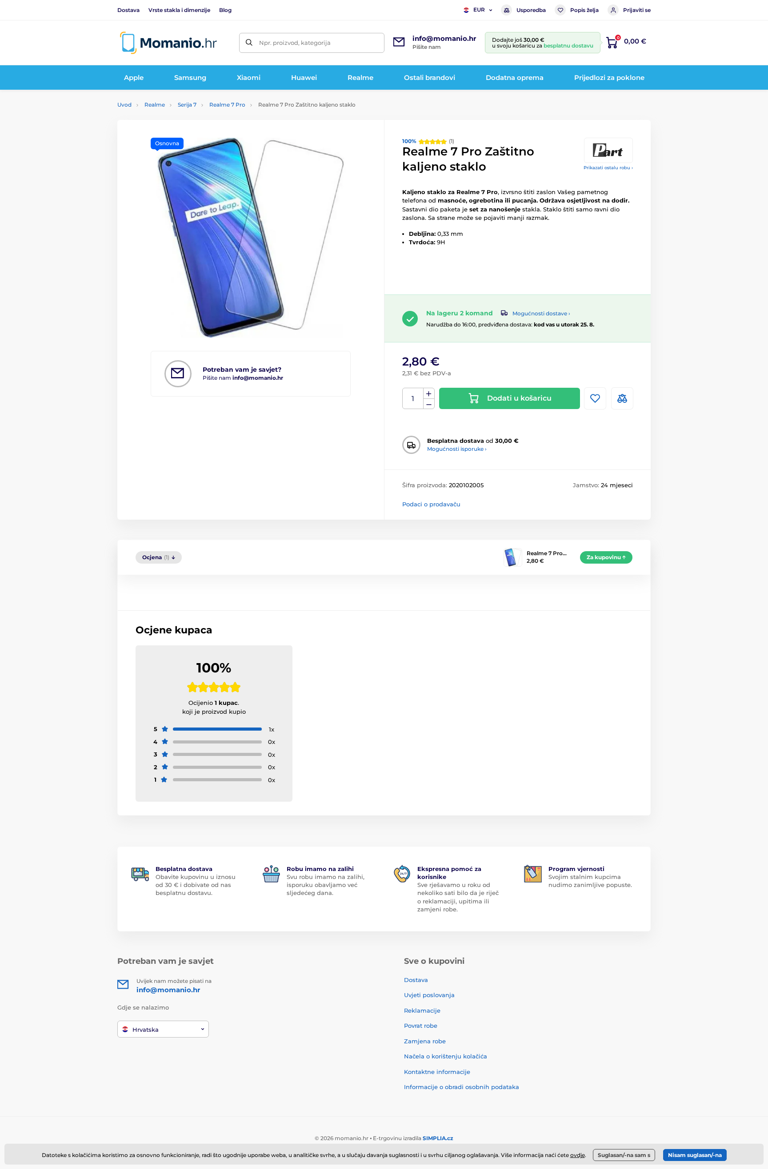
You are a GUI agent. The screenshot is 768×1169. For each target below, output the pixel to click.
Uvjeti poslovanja (429, 994)
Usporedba (531, 10)
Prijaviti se (637, 10)
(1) (428, 141)
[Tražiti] (249, 43)
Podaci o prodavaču (431, 504)
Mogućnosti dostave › (541, 313)
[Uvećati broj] (429, 393)
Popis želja (584, 10)
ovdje (577, 1155)
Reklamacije (422, 1010)
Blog (225, 10)
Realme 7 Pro (227, 104)
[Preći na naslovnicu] (168, 43)
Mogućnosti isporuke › (457, 448)
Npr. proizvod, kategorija (295, 42)
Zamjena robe (425, 1041)
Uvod (124, 104)
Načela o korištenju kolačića (445, 1056)
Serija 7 (187, 104)
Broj (413, 398)
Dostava (128, 10)
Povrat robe (420, 1025)
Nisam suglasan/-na (695, 1155)
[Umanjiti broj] (429, 404)
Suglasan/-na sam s (624, 1155)
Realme (154, 104)
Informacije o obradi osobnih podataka (461, 1086)
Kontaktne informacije (437, 1071)
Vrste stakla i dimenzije (179, 10)
